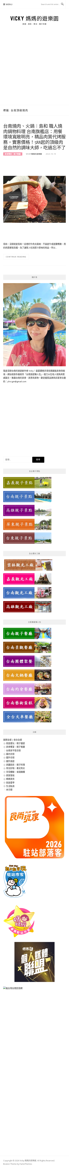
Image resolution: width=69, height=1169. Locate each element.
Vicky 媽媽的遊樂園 (34, 18)
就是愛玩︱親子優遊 (15, 743)
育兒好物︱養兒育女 (15, 768)
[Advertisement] (34, 69)
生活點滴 (10, 786)
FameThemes (26, 1164)
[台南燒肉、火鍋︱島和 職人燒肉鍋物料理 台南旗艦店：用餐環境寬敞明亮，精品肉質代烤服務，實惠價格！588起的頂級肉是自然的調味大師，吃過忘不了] (34, 199)
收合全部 (18, 739)
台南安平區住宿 (13, 750)
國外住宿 (10, 757)
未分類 (9, 789)
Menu (9, 4)
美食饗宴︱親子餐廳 (13, 154)
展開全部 (7, 739)
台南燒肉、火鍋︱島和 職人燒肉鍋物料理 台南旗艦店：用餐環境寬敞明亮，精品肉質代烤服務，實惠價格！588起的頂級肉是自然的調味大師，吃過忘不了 (34, 136)
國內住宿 (10, 754)
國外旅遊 (10, 761)
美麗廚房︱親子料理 (15, 764)
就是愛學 (10, 782)
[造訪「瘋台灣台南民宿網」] (12, 989)
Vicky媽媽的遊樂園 (34, 154)
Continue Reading (16, 256)
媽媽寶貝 (10, 778)
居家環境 (10, 775)
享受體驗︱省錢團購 (15, 771)
